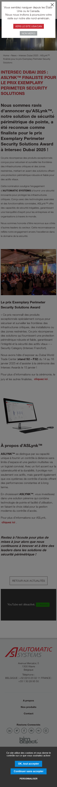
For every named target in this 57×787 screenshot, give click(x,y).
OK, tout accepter (28, 763)
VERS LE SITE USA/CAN (28, 26)
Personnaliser (28, 779)
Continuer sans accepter (28, 771)
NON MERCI (28, 33)
